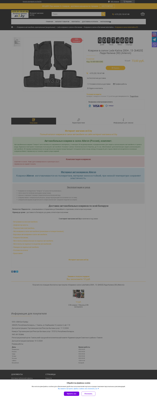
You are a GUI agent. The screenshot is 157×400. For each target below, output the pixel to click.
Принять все (71, 394)
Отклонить (88, 394)
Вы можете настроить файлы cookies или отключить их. (77, 389)
